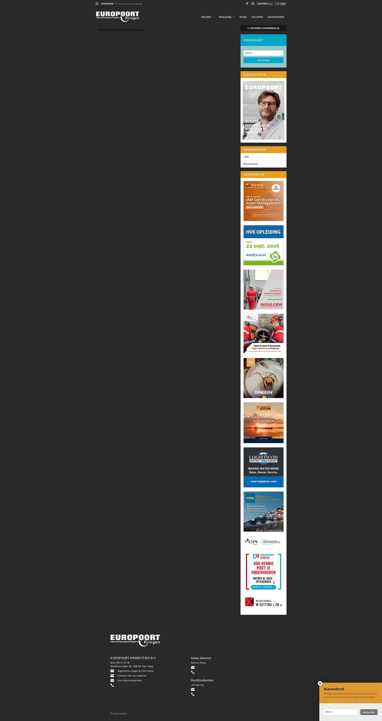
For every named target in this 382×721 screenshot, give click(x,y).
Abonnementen (251, 164)
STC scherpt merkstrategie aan (129, 3)
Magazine (225, 17)
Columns (257, 17)
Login (246, 156)
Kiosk (243, 17)
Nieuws (206, 17)
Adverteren (276, 17)
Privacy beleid (118, 713)
